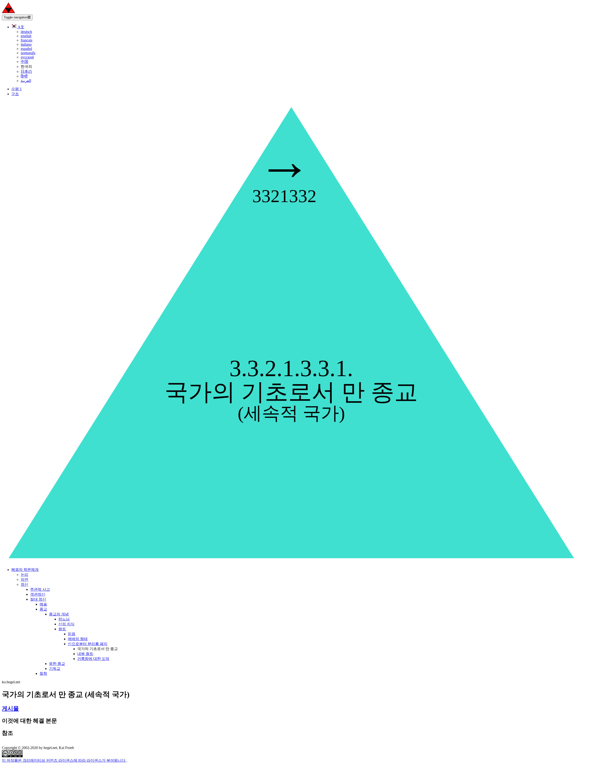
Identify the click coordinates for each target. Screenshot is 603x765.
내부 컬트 (85, 654)
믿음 (71, 634)
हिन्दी (24, 76)
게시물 (10, 708)
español (26, 49)
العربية (26, 81)
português (28, 53)
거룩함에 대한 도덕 (93, 659)
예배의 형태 (78, 639)
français (26, 40)
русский (27, 57)
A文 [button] (20, 27)
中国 (24, 62)
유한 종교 (57, 664)
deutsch (26, 32)
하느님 (64, 619)
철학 (43, 673)
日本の (26, 71)
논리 (24, 575)
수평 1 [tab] (16, 89)
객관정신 (37, 594)
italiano (26, 44)
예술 (43, 604)
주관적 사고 (40, 589)
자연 (24, 580)
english (26, 36)
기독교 (54, 669)
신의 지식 (66, 624)
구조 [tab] (15, 94)
